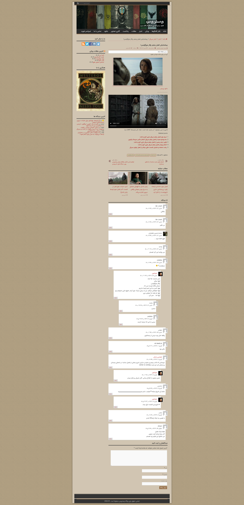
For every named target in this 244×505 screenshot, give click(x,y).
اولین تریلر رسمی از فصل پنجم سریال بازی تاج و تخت (150, 142)
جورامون (154, 273)
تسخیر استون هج (98, 62)
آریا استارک (153, 155)
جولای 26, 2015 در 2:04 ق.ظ (154, 428)
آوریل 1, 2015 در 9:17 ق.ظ (154, 346)
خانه (164, 31)
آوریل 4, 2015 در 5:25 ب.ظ (154, 415)
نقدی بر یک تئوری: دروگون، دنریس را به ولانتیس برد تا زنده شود (90, 125)
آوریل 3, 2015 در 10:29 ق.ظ (144, 319)
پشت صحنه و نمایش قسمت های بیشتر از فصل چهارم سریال (148, 147)
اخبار (140, 31)
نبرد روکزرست (100, 59)
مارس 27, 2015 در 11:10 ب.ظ (153, 249)
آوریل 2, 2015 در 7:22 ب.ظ (149, 375)
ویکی (147, 31)
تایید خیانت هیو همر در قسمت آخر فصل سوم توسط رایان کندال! (119, 189)
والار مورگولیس (131, 155)
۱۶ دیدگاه (135, 48)
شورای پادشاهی (160, 48)
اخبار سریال (152, 39)
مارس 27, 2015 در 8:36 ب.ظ (154, 235)
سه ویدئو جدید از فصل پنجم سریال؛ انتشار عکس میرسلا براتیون (147, 139)
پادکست (126, 31)
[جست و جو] (78, 3)
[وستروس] (122, 25)
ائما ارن (101, 55)
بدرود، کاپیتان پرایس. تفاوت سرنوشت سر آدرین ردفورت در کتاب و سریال (90, 128)
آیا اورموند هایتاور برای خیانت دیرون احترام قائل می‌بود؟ (90, 121)
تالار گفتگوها (156, 31)
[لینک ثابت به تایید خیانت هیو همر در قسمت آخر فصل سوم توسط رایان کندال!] (118, 184)
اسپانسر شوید (86, 31)
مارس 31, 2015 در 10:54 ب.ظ (143, 305)
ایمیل (165, 474)
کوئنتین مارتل (157, 357)
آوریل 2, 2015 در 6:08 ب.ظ (154, 359)
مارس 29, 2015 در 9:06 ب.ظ (154, 263)
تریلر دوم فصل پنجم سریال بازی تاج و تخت (153, 137)
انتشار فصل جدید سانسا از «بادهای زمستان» (154, 162)
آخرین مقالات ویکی (96, 51)
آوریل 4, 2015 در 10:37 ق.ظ (149, 401)
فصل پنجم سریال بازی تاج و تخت (142, 155)
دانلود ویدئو (164, 89)
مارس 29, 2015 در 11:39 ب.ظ (148, 276)
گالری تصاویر (115, 31)
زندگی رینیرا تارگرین (94, 131)
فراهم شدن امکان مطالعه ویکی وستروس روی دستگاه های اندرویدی (123, 162)
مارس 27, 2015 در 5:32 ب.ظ (154, 208)
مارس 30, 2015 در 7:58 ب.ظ (154, 332)
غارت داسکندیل (99, 57)
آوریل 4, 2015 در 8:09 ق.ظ (154, 388)
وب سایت (164, 481)
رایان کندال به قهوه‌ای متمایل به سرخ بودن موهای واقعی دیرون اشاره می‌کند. (139, 189)
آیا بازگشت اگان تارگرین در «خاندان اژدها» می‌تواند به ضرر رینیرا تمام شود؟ (91, 133)
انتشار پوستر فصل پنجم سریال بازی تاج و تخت (152, 145)
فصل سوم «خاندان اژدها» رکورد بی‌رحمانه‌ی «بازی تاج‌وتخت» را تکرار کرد (160, 189)
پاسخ (110, 214)
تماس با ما (97, 31)
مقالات (133, 31)
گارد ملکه (101, 60)
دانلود (106, 31)
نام (166, 468)
